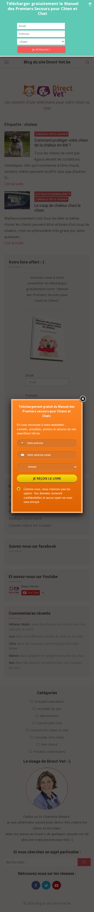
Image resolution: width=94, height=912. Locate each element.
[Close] (83, 399)
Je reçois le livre (47, 478)
